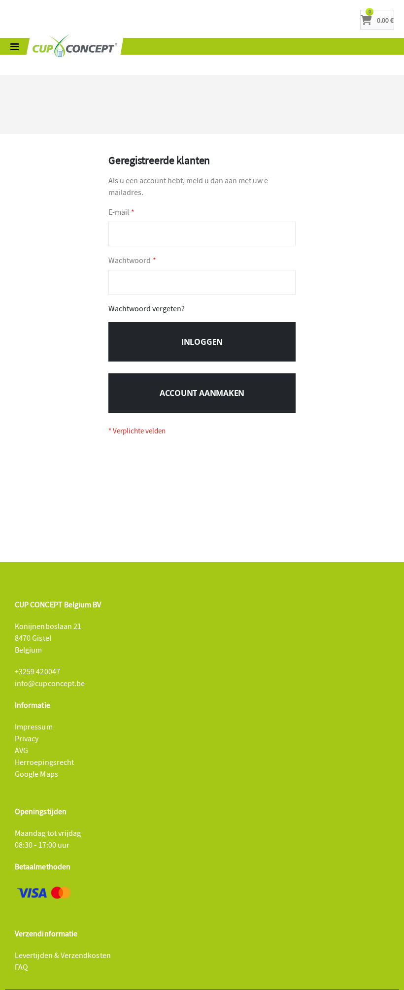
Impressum (34, 726)
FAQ (21, 967)
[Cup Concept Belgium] (75, 46)
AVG (21, 750)
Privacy (26, 738)
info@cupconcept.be (50, 683)
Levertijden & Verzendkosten (63, 955)
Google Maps (36, 774)
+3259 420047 (37, 671)
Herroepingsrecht (44, 762)
